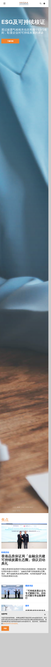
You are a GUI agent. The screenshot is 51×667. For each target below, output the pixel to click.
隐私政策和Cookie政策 (10, 623)
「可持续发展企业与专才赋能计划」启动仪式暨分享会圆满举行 (35, 594)
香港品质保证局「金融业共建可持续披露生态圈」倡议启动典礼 (23, 559)
